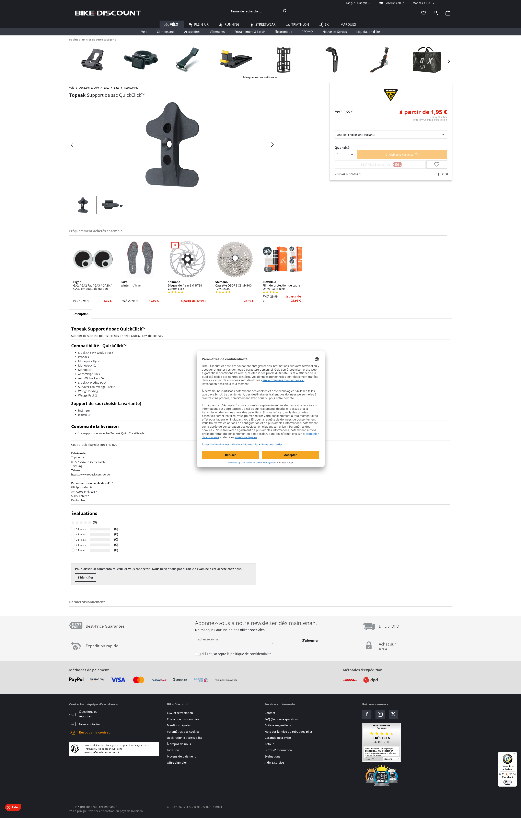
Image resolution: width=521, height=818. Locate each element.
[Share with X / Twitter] (442, 174)
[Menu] (514, 754)
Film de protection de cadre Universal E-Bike (281, 285)
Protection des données (183, 719)
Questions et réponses (88, 713)
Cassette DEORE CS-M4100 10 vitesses (233, 285)
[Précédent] (72, 144)
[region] (260, 58)
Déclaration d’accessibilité (184, 738)
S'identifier (85, 577)
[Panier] (447, 12)
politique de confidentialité (250, 654)
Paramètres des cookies (183, 731)
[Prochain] (449, 61)
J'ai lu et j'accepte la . (236, 654)
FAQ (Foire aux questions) (282, 719)
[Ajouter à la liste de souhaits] (436, 164)
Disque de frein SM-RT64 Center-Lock (185, 285)
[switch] (507, 782)
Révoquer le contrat (94, 732)
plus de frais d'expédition (430, 119)
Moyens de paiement (181, 756)
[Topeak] (391, 95)
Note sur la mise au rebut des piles (289, 731)
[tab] (80, 314)
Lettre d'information (278, 750)
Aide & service (274, 762)
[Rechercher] (285, 11)
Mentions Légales (179, 725)
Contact (270, 713)
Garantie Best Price (278, 738)
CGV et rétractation (180, 713)
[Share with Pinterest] (446, 174)
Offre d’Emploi (177, 762)
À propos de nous (179, 744)
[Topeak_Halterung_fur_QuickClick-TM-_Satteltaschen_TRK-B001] (172, 144)
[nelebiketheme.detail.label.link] (93, 60)
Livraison (173, 750)
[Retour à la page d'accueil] (108, 12)
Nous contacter (89, 724)
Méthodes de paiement (89, 670)
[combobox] (254, 11)
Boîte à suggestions (278, 725)
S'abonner (310, 640)
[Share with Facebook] (438, 174)
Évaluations (272, 756)
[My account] (436, 12)
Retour (269, 744)
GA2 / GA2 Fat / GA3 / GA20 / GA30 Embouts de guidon (92, 285)
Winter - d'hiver (131, 283)
